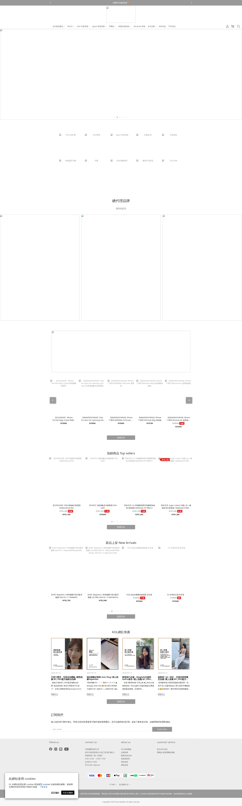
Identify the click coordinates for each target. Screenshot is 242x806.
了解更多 (44, 786)
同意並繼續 (68, 792)
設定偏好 (55, 792)
